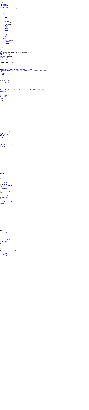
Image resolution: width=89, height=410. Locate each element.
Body (5, 37)
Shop (3, 23)
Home (3, 13)
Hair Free (6, 19)
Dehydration (9, 70)
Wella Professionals (8, 22)
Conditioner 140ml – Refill (6, 188)
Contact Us (4, 45)
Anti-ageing (4, 70)
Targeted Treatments (8, 35)
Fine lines (12, 70)
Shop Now (27, 52)
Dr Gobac (6, 18)
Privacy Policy (4, 3)
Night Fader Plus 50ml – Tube (7, 144)
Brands (3, 14)
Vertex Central (15, 250)
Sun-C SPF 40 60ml (3, 96)
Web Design (9, 250)
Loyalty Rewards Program (9, 24)
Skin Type (4, 38)
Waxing (6, 26)
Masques (6, 36)
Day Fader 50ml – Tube (5, 138)
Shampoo (6, 28)
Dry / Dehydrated (7, 41)
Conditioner (6, 29)
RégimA (6, 15)
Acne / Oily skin (7, 39)
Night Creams (7, 32)
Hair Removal (7, 27)
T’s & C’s (3, 2)
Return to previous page (4, 57)
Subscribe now (19, 54)
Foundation (6, 34)
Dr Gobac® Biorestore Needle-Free (8, 175)
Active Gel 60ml (3, 91)
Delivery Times (4, 5)
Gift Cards (6, 25)
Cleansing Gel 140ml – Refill (6, 182)
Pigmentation (7, 43)
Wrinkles (21, 70)
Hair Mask (6, 30)
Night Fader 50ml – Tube (6, 201)
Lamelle (6, 16)
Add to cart (5, 133)
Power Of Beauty (5, 47)
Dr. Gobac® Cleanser (5, 131)
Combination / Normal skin (9, 40)
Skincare (18, 70)
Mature (6, 42)
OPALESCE (7, 21)
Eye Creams (6, 33)
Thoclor (6, 20)
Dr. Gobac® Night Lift (5, 233)
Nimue (6, 17)
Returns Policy (4, 4)
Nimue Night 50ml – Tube (6, 239)
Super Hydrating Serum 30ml (7, 195)
